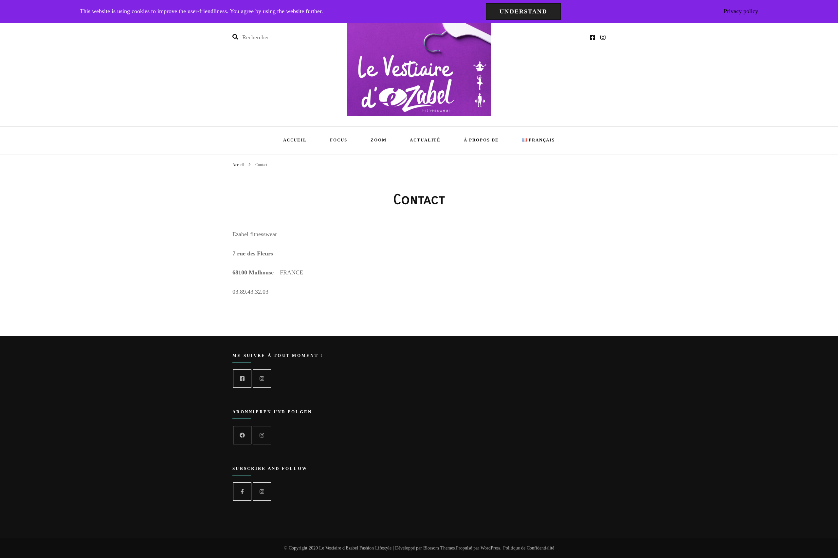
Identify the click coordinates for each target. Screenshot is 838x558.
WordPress (490, 548)
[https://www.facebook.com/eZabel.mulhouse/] (242, 378)
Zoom (379, 140)
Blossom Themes (439, 548)
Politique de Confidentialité (528, 548)
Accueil (295, 140)
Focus (338, 140)
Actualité (425, 140)
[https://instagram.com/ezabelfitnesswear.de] (262, 435)
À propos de (481, 140)
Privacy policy (741, 11)
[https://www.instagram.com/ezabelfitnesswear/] (262, 378)
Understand (523, 11)
